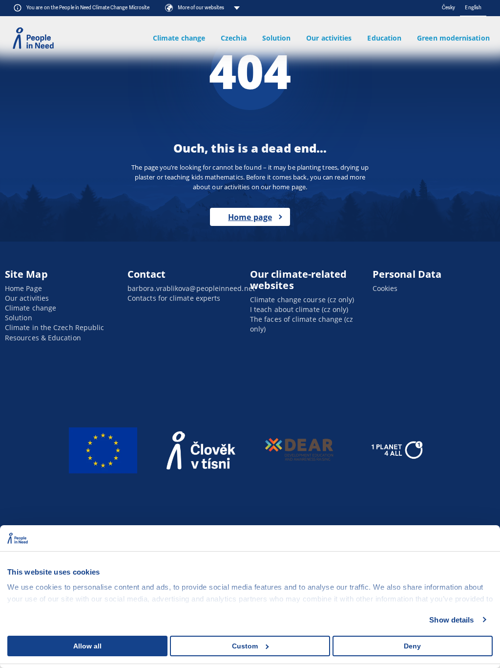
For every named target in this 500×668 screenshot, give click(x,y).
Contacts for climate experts (173, 298)
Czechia (234, 38)
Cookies (385, 288)
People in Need (33, 38)
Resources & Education (43, 337)
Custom (245, 646)
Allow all (87, 646)
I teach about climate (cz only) (299, 309)
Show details (451, 620)
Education (384, 38)
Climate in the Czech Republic (54, 327)
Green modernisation (453, 38)
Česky (448, 7)
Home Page (23, 288)
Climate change (179, 38)
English (473, 7)
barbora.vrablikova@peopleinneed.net (191, 288)
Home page (250, 217)
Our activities (329, 38)
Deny (412, 646)
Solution (276, 38)
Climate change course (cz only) (302, 299)
